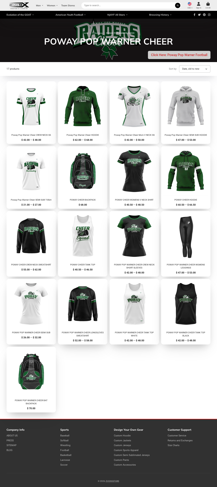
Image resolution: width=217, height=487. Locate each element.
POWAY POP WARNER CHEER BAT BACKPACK (31, 379)
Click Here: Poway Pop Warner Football (179, 55)
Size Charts (173, 445)
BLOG (9, 450)
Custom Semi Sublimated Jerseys (132, 455)
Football (64, 450)
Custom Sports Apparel (126, 450)
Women (51, 5)
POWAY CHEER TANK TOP (82, 244)
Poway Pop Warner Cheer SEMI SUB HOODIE (185, 112)
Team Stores (68, 5)
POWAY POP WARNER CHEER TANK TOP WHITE (134, 312)
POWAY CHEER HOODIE (185, 177)
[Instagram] (209, 14)
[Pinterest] (204, 14)
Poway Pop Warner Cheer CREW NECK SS (31, 112)
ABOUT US (12, 435)
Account (198, 5)
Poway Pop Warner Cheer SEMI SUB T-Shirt (31, 177)
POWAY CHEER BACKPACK (82, 177)
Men (38, 5)
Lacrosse (65, 460)
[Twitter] (199, 14)
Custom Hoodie (122, 435)
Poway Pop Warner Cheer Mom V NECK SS (134, 112)
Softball (64, 440)
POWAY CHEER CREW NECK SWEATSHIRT (31, 244)
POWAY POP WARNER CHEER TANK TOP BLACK (185, 312)
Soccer (64, 464)
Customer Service (177, 435)
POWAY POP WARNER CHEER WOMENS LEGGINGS (185, 244)
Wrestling (65, 445)
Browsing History (159, 14)
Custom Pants (121, 460)
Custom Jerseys (122, 445)
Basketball (65, 455)
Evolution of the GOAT (19, 14)
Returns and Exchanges (180, 440)
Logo (19, 5)
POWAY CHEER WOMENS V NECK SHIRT (134, 177)
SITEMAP (11, 445)
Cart (208, 5)
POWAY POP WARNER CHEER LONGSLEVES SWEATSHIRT (82, 312)
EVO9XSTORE (112, 481)
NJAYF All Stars (116, 14)
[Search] (177, 5)
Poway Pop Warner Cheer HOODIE (82, 112)
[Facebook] (194, 14)
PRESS (10, 440)
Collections (97, 33)
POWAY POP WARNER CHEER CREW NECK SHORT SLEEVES (134, 244)
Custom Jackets (122, 440)
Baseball (64, 435)
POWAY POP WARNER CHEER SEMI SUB (31, 312)
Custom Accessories (125, 464)
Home (85, 33)
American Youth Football (69, 14)
